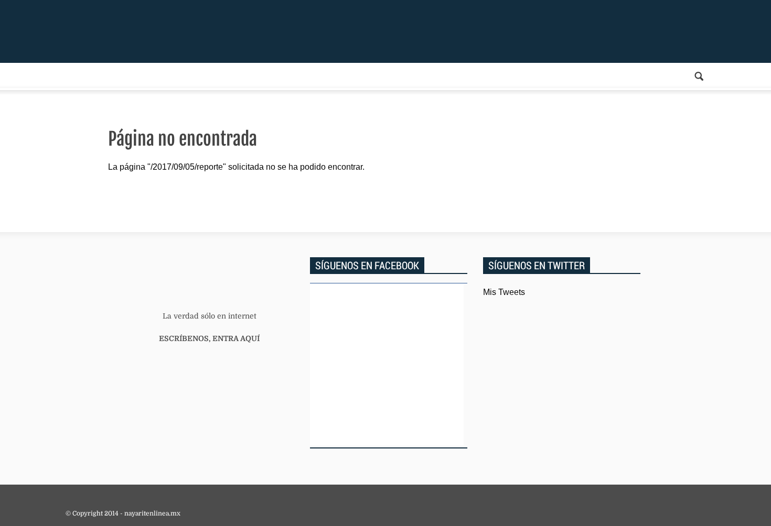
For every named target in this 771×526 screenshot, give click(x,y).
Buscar (698, 76)
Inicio (144, 31)
